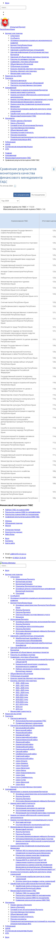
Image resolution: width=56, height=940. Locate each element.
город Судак (21, 780)
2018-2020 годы (22, 702)
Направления (10, 87)
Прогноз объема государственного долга (33, 614)
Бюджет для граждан (14, 33)
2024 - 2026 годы (22, 687)
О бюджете (15, 35)
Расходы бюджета (23, 612)
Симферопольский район (26, 754)
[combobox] (8, 201)
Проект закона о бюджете (21, 120)
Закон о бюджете (17, 123)
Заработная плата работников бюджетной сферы (30, 113)
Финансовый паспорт (24, 829)
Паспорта (9, 78)
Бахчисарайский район (25, 728)
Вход (7, 3)
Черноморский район (24, 758)
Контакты (9, 541)
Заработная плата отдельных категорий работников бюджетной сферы (32, 887)
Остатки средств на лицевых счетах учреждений (35, 881)
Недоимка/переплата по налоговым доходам (34, 838)
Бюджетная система (24, 581)
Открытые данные (12, 529)
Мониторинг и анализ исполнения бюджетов (29, 90)
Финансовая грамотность (20, 73)
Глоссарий (20, 593)
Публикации (10, 142)
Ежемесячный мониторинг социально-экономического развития (32, 665)
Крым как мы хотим (13, 76)
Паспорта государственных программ (26, 85)
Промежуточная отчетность (22, 132)
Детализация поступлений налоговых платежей (35, 813)
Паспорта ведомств (18, 80)
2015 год (19, 709)
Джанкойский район (24, 732)
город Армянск (22, 763)
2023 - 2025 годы (22, 690)
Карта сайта (10, 543)
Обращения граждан (13, 523)
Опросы (8, 521)
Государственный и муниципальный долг (33, 824)
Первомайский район (24, 746)
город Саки (20, 775)
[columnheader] (19, 220)
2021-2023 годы (22, 695)
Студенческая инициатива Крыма (19, 146)
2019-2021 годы (22, 699)
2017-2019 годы (22, 704)
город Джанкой (22, 765)
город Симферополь (24, 777)
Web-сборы (9, 534)
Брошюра (20, 617)
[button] (54, 169)
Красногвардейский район (26, 737)
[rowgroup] (19, 365)
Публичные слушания (19, 66)
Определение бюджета (25, 579)
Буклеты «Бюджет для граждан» (23, 71)
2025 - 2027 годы (22, 685)
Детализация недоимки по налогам (30, 808)
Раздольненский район (25, 749)
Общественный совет (19, 130)
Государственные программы (22, 127)
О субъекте (15, 38)
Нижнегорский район (24, 744)
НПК (7, 149)
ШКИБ (7, 144)
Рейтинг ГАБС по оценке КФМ (17, 509)
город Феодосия (22, 782)
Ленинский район (23, 742)
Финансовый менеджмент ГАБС (23, 116)
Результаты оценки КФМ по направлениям (22, 512)
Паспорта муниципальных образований (26, 83)
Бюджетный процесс (24, 584)
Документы (10, 118)
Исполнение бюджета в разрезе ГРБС (31, 721)
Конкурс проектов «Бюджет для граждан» (27, 69)
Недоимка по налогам (25, 805)
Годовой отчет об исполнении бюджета (26, 125)
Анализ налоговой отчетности (22, 92)
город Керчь (21, 770)
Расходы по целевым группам (22, 59)
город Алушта (21, 761)
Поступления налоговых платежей (30, 810)
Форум (8, 525)
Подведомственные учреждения (29, 723)
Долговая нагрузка (23, 633)
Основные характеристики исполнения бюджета (35, 621)
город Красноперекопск (25, 772)
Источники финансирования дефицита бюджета (35, 631)
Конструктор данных (13, 532)
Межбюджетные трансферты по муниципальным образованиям (29, 639)
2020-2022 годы (22, 697)
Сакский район (22, 751)
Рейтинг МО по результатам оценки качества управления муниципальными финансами (34, 851)
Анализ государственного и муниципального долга (31, 99)
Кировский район (23, 735)
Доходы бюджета (23, 610)
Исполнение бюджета (19, 47)
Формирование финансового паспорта (26, 102)
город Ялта (20, 784)
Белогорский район (24, 730)
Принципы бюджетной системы (29, 586)
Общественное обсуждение (21, 64)
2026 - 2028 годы (22, 683)
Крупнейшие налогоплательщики (30, 626)
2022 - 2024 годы (22, 692)
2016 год (19, 706)
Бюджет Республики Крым (21, 45)
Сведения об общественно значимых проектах (29, 57)
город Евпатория (23, 768)
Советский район (23, 756)
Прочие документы (18, 135)
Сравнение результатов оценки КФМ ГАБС (22, 517)
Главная (8, 153)
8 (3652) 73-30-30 (19, 557)
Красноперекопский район (27, 739)
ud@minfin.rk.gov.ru (18, 554)
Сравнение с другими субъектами (24, 61)
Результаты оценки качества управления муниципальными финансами (32, 856)
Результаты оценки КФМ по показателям (22, 514)
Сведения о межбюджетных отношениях (27, 50)
